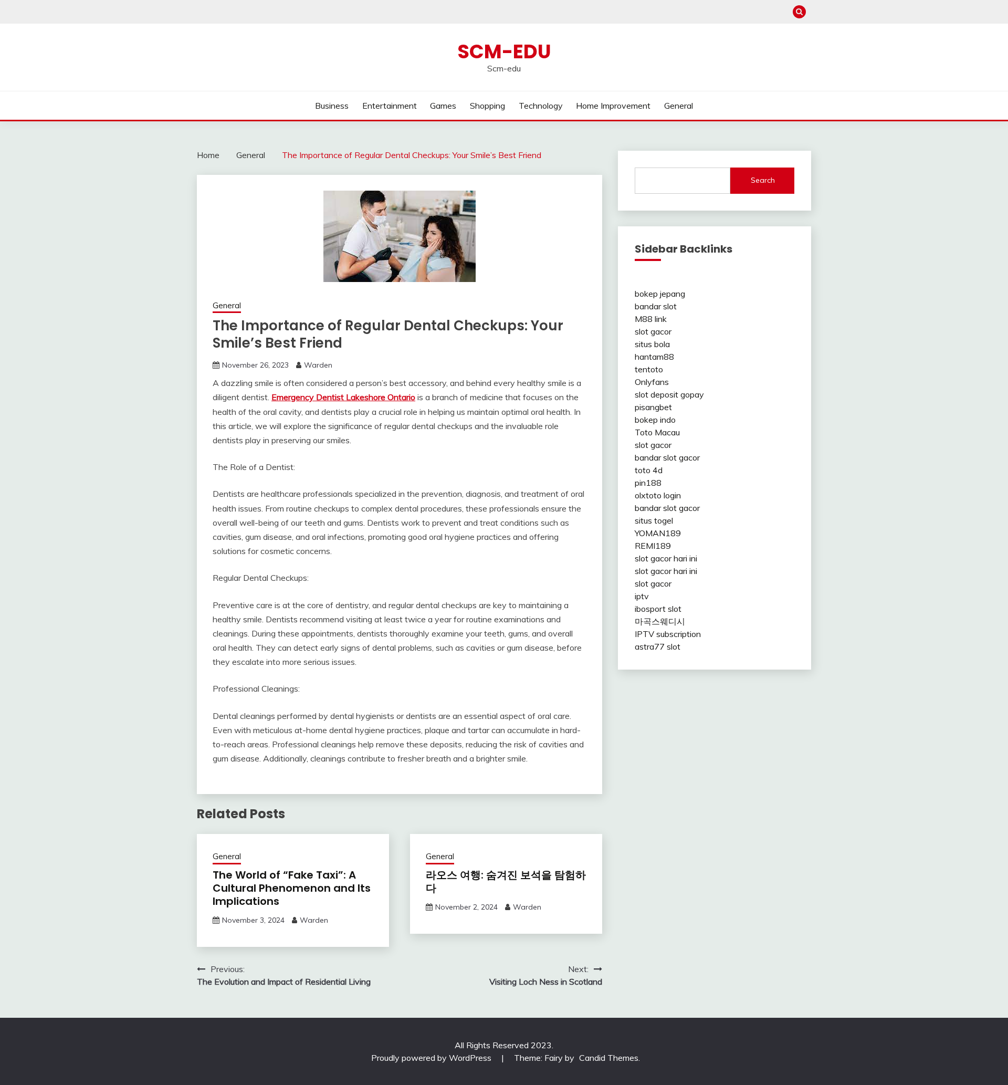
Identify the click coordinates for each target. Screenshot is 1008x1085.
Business (332, 105)
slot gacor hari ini (666, 558)
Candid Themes (608, 1057)
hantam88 (654, 356)
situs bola (652, 344)
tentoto (649, 369)
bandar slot (656, 306)
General (678, 105)
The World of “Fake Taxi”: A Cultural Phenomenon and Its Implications (292, 888)
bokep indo (655, 419)
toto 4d (649, 470)
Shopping (487, 105)
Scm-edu (504, 51)
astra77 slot (657, 646)
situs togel (654, 520)
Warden (318, 365)
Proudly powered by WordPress (432, 1057)
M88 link (651, 319)
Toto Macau (657, 432)
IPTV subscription (668, 634)
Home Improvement (613, 105)
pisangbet (653, 407)
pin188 (648, 482)
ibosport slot (658, 608)
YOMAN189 (658, 533)
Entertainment (389, 105)
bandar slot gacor (667, 457)
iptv (642, 596)
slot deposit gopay (669, 394)
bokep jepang (660, 293)
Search (763, 180)
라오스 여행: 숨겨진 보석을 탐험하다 (506, 881)
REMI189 (653, 545)
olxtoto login (658, 495)
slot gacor (653, 331)
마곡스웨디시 (660, 621)
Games (443, 105)
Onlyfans (652, 382)
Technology (541, 105)
